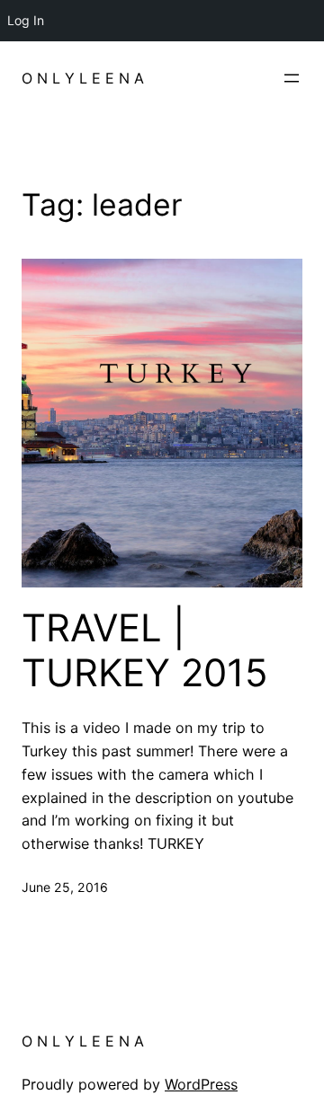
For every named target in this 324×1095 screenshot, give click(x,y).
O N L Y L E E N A (83, 78)
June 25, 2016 (65, 887)
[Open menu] (291, 78)
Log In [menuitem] (25, 20)
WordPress (201, 1084)
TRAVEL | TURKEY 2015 (145, 650)
